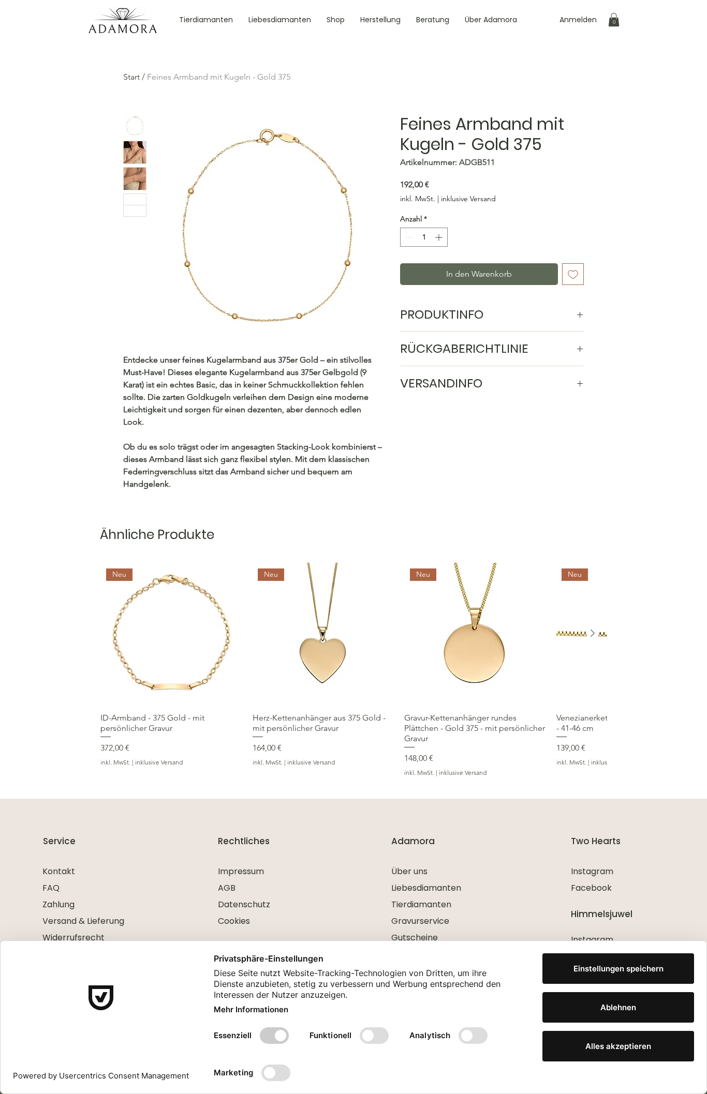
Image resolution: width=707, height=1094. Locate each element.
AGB (226, 888)
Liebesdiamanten (426, 888)
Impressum (241, 871)
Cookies (234, 921)
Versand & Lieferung (83, 921)
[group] (353, 669)
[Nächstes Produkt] (592, 633)
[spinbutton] (424, 237)
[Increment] (439, 237)
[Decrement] (408, 237)
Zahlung (58, 904)
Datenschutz (244, 904)
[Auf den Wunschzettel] (573, 274)
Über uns (409, 871)
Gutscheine (414, 937)
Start (131, 77)
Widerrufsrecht (73, 937)
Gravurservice (420, 921)
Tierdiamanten (421, 904)
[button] (614, 19)
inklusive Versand (468, 198)
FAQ (51, 888)
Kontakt (58, 871)
